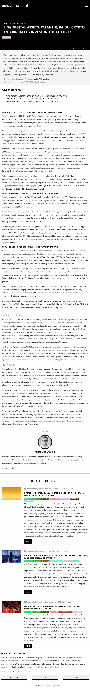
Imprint (33, 685)
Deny (76, 677)
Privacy (41, 685)
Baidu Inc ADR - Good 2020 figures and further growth (34, 102)
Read (28, 541)
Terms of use (33, 424)
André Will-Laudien (41, 79)
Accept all (14, 677)
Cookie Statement (52, 685)
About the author (9, 468)
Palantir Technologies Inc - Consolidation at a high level (36, 99)
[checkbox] (2, 671)
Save (45, 677)
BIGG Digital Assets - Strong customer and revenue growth (36, 96)
